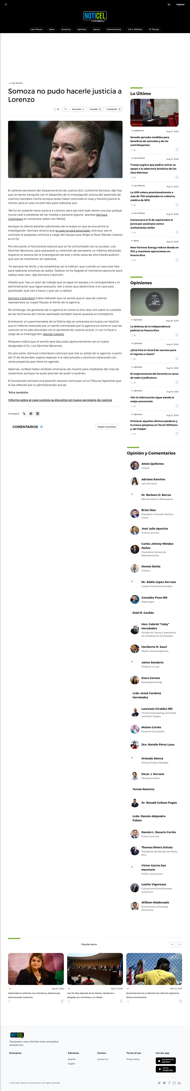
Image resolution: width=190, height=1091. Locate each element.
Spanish (72, 1059)
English (71, 1063)
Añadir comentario (107, 427)
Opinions (82, 29)
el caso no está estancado (72, 230)
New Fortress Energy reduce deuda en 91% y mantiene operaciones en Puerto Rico (154, 251)
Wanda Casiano (53, 334)
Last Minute (36, 29)
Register (181, 4)
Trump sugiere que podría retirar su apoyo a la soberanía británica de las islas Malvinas (153, 168)
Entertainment (114, 29)
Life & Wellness (135, 29)
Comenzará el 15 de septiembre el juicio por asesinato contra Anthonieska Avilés (151, 223)
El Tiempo (154, 29)
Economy (66, 29)
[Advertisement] (95, 54)
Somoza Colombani (21, 298)
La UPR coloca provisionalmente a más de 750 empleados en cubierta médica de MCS (152, 196)
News (52, 29)
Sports (96, 29)
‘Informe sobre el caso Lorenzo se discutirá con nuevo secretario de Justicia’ (60, 400)
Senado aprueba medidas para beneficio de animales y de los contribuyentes (149, 141)
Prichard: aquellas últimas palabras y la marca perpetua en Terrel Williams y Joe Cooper (154, 425)
